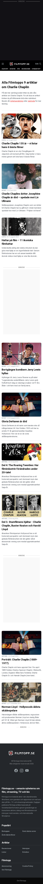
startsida (31, 101)
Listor (4, 852)
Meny (3, 64)
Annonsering (6, 866)
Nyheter (12, 69)
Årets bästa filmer (8, 835)
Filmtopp (5, 69)
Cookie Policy (27, 866)
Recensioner (26, 69)
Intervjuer (26, 848)
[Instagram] (21, 771)
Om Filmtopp (6, 870)
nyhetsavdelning (16, 101)
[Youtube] (27, 771)
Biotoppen (6, 831)
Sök (37, 64)
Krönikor (25, 852)
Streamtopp (36, 69)
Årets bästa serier (29, 831)
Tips (18, 69)
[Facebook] (16, 771)
